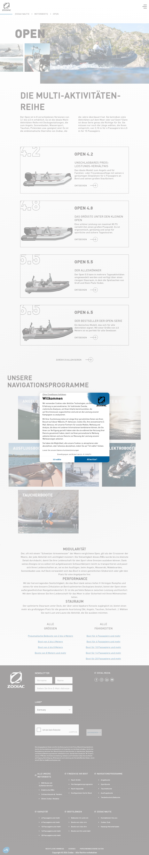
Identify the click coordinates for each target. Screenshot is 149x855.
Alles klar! (92, 459)
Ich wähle (57, 459)
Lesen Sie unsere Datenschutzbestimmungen (60, 450)
